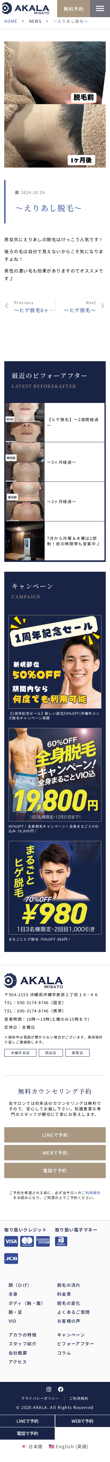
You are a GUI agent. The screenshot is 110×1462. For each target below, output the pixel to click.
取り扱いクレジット (25, 1229)
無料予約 (74, 9)
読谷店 (51, 1052)
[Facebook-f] (61, 1389)
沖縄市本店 (20, 1052)
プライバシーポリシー (40, 1398)
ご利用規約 (91, 1192)
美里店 (77, 1052)
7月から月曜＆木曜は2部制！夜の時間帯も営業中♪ (74, 541)
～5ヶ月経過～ (61, 462)
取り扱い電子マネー (76, 1229)
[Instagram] (49, 1389)
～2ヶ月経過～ (61, 501)
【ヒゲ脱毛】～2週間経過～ (73, 422)
